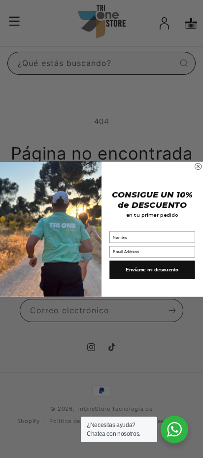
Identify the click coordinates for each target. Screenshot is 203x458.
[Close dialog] (198, 166)
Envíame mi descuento (152, 269)
